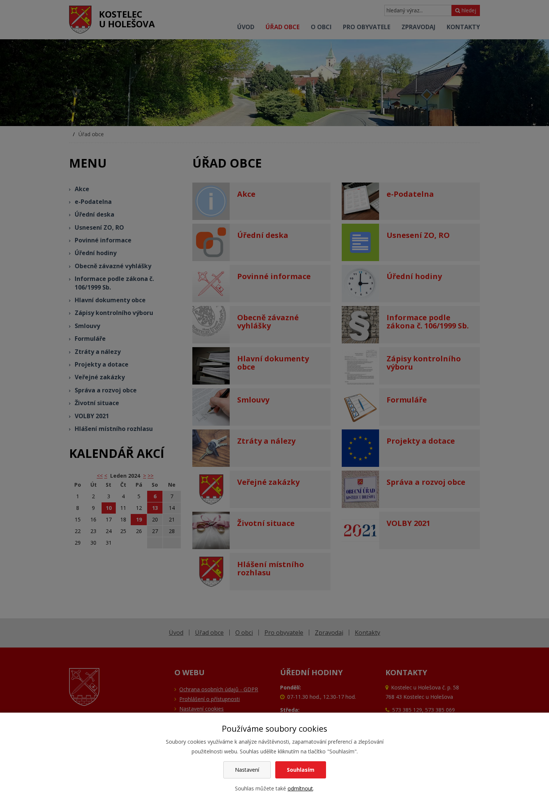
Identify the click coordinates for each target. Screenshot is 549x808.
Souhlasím (300, 769)
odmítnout (300, 788)
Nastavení (247, 769)
